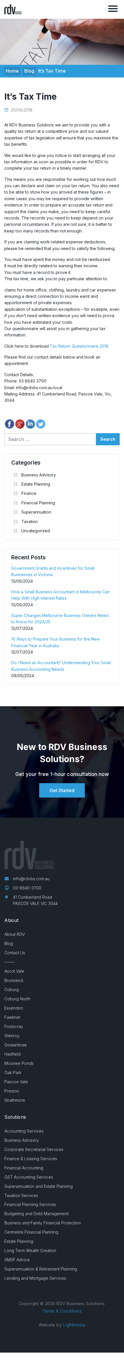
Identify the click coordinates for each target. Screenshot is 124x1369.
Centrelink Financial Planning (31, 1232)
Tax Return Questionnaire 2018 (79, 346)
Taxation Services (21, 1195)
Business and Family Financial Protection (42, 1222)
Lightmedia (74, 1324)
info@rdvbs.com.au (31, 878)
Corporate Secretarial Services (33, 1149)
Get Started (62, 790)
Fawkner (12, 1017)
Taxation (29, 521)
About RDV (14, 934)
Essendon (13, 1008)
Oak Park (12, 1072)
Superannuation (36, 512)
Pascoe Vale (16, 1081)
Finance (28, 493)
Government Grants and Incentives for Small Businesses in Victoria (52, 571)
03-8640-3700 (27, 887)
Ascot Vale (14, 971)
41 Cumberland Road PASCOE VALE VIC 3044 (35, 900)
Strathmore (14, 1100)
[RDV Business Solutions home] (13, 8)
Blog (8, 943)
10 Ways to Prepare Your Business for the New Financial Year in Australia (55, 642)
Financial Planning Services (30, 1204)
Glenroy (12, 1035)
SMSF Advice (17, 1259)
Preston (11, 1090)
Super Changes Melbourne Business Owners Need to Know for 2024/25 (59, 618)
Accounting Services (24, 1130)
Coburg (11, 989)
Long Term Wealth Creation (30, 1250)
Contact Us (14, 952)
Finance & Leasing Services (30, 1158)
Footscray (13, 1026)
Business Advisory (38, 474)
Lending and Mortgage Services (35, 1278)
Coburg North (17, 998)
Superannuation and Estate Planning (38, 1186)
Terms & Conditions (62, 1311)
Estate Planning (35, 484)
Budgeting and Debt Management (36, 1213)
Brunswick (13, 980)
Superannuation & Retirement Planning (40, 1268)
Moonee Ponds (19, 1063)
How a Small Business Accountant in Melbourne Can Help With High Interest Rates (60, 595)
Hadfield (12, 1054)
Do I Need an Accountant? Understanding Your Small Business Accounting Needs (61, 665)
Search (107, 439)
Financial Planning (38, 502)
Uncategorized (35, 530)
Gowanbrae (15, 1044)
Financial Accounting (23, 1167)
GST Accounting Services (28, 1177)
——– (9, 961)
